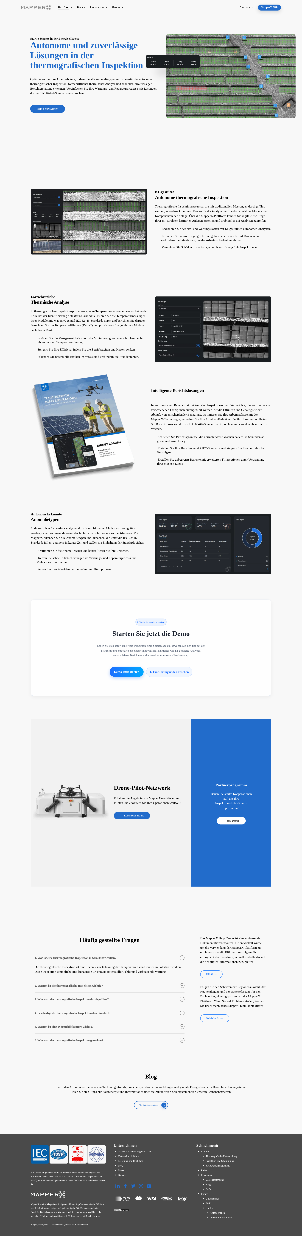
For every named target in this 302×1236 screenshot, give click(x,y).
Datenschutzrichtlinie (128, 1156)
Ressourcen (207, 1175)
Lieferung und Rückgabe (130, 1161)
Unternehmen (212, 1198)
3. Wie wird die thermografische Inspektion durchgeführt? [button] (72, 999)
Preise (121, 1170)
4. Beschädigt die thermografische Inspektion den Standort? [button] (72, 1013)
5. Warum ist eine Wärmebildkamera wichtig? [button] (64, 1026)
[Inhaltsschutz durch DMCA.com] (151, 1210)
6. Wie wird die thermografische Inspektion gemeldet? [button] (69, 1040)
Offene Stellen (217, 1212)
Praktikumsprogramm (221, 1217)
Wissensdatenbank (215, 1179)
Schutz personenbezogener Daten (134, 1151)
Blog (208, 1184)
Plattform (205, 1151)
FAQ (120, 1165)
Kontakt (122, 1175)
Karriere (210, 1208)
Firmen (204, 1194)
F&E (208, 1203)
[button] (47, 108)
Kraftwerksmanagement (217, 1165)
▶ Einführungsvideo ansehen (169, 672)
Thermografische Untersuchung (221, 1156)
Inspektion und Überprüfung (220, 1161)
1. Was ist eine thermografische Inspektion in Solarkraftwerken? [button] (75, 957)
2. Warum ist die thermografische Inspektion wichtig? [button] (69, 985)
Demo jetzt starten (126, 671)
